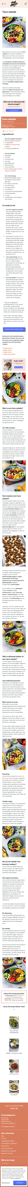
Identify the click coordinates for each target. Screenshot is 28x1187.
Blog (2, 1136)
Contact (3, 1138)
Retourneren (5, 1146)
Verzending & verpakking (9, 1143)
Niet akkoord (6, 1183)
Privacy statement (7, 1148)
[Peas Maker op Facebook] (11, 1108)
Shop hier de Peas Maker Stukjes (14, 329)
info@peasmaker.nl (8, 1126)
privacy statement (16, 1178)
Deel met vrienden (7, 1153)
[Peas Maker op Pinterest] (13, 1108)
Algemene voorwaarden (8, 1151)
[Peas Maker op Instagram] (15, 1108)
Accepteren (19, 1182)
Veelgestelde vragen (7, 1141)
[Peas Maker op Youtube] (16, 1108)
